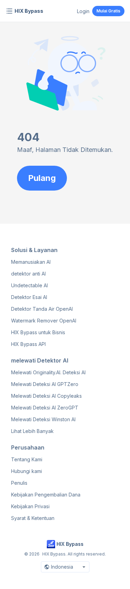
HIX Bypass (29, 11)
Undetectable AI (29, 285)
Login (83, 11)
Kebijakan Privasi (30, 506)
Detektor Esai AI (29, 297)
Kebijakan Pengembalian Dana (45, 495)
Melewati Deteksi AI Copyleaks (46, 396)
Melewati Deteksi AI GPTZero (44, 384)
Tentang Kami (26, 459)
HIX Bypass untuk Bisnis (38, 332)
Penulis (19, 483)
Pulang (42, 178)
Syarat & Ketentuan (32, 518)
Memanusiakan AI (31, 262)
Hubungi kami (26, 471)
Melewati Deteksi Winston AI (43, 419)
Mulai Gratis (108, 10)
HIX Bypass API (28, 344)
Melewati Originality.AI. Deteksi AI (48, 372)
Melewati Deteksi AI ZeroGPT (44, 408)
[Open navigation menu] (9, 11)
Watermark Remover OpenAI (43, 321)
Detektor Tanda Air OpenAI (42, 309)
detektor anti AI (28, 274)
